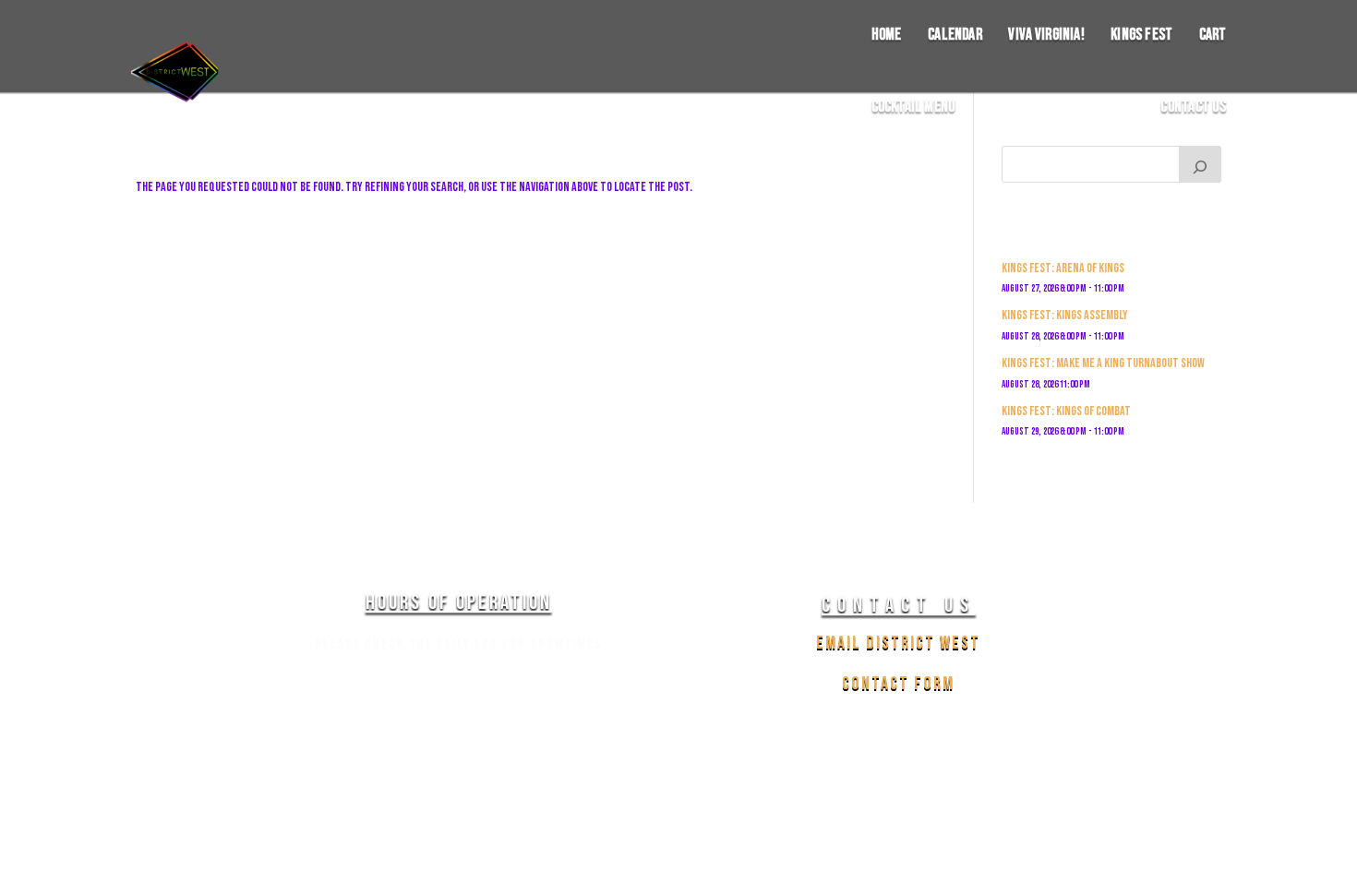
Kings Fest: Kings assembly (1065, 315)
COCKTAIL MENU (913, 107)
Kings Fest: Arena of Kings (1063, 268)
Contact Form (898, 684)
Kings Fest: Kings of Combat (1066, 411)
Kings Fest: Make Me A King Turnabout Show (1103, 363)
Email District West (898, 643)
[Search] (1200, 164)
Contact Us (1193, 107)
